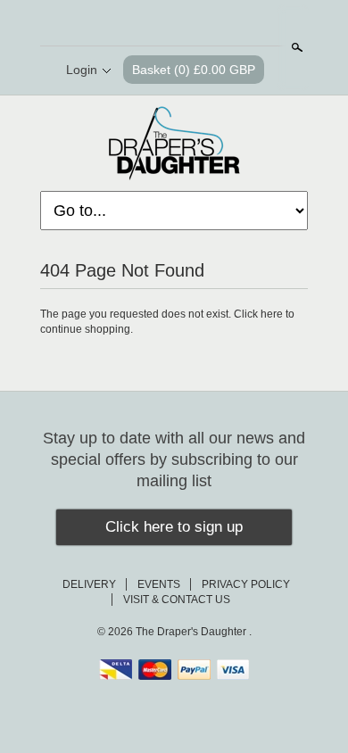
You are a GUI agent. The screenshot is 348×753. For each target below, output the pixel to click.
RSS (127, 24)
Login (81, 69)
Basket (193, 69)
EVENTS (158, 584)
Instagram (218, 24)
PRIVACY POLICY (246, 584)
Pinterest (188, 24)
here (272, 314)
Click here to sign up (174, 526)
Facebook (157, 24)
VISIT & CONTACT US (176, 599)
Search (295, 47)
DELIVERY (89, 584)
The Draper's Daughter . (194, 631)
